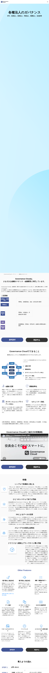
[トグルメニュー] (47, 2)
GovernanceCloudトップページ (10, 274)
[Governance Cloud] (4, 1)
